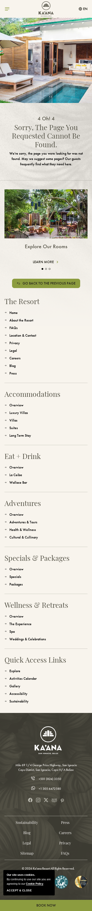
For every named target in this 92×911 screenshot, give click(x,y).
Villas (13, 420)
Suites (13, 428)
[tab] (42, 269)
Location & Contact (22, 335)
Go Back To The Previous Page (49, 283)
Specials (15, 577)
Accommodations (32, 394)
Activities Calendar (23, 678)
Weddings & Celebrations (27, 639)
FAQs (13, 328)
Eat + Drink (22, 456)
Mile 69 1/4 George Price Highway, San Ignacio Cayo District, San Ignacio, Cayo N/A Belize (46, 767)
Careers (15, 358)
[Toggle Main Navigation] (7, 9)
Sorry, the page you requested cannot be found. (46, 136)
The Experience (20, 624)
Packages (16, 584)
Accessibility (18, 694)
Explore (14, 671)
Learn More (45, 262)
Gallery (14, 686)
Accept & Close (19, 890)
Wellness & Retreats (36, 605)
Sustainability (19, 701)
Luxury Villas (18, 413)
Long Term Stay (20, 435)
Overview (16, 405)
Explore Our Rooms (46, 247)
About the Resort (21, 320)
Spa (12, 631)
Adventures (22, 503)
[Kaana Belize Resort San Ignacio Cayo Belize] (48, 740)
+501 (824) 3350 (50, 779)
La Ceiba (15, 475)
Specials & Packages (36, 558)
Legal (13, 350)
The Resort (22, 301)
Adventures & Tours (23, 522)
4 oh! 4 (46, 118)
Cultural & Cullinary (23, 537)
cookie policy (34, 883)
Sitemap (26, 853)
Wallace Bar (18, 482)
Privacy (14, 343)
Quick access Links (35, 659)
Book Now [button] (46, 905)
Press (13, 373)
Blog (12, 366)
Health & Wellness (22, 530)
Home (13, 313)
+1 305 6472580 (50, 789)
